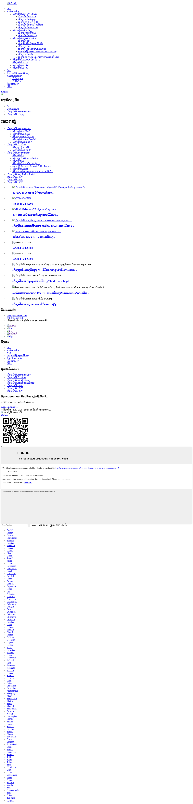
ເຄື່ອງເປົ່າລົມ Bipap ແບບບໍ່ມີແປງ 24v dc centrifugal (40, 281)
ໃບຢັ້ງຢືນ (16, 81)
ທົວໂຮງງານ (17, 78)
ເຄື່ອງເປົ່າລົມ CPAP (27, 16)
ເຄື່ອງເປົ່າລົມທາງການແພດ (24, 14)
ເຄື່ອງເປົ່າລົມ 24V (20, 65)
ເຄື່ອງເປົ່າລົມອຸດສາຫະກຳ (24, 38)
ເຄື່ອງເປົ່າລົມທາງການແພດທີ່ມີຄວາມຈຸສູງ (34, 304)
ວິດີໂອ (9, 86)
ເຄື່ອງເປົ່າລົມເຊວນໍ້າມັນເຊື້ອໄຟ (32, 49)
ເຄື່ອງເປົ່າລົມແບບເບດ (28, 27)
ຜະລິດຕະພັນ (13, 11)
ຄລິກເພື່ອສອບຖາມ (9, 407)
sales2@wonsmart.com (17, 315)
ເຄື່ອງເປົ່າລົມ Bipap (26, 19)
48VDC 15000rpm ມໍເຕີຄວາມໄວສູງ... (33, 192)
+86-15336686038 (15, 318)
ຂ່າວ (9, 70)
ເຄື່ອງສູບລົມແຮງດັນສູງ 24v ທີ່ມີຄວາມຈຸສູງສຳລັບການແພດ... (44, 269)
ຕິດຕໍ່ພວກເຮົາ (13, 84)
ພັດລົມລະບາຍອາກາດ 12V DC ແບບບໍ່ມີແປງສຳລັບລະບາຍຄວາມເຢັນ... (50, 293)
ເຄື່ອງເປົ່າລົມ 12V (20, 62)
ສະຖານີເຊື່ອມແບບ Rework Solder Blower (37, 51)
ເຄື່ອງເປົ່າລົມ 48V (20, 68)
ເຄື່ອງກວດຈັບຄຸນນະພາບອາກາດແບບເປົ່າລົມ (38, 57)
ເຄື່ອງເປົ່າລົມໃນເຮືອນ (22, 30)
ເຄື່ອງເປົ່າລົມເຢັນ (25, 54)
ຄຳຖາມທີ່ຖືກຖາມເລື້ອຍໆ (18, 73)
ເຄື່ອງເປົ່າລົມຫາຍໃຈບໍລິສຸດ (30, 25)
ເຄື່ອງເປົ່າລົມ (24, 41)
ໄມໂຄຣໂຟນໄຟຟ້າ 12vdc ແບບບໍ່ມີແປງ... (34, 236)
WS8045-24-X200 (22, 203)
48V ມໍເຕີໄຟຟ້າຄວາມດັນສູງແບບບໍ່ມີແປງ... (35, 214)
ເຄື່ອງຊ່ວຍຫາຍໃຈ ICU (28, 22)
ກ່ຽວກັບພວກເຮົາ (14, 76)
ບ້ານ (9, 8)
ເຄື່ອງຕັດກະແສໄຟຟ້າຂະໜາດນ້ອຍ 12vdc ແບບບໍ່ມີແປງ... (43, 225)
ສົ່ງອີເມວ (5, 415)
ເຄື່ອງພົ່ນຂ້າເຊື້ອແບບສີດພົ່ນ (30, 43)
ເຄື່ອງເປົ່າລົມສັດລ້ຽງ (27, 35)
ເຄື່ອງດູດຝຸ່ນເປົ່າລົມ (27, 33)
